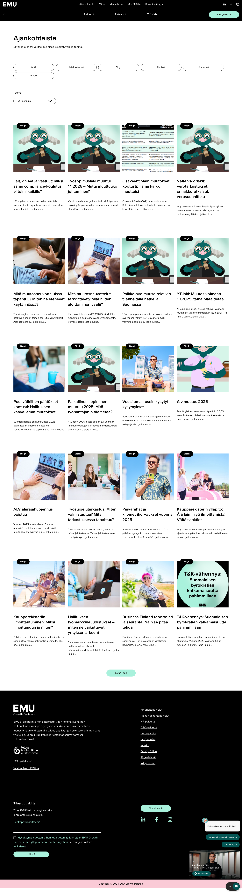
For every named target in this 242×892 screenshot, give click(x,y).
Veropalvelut (148, 733)
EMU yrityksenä (22, 761)
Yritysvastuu (148, 763)
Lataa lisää (121, 672)
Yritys (102, 4)
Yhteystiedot (116, 4)
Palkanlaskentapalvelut (155, 715)
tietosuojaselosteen (80, 842)
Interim (145, 745)
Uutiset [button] (161, 67)
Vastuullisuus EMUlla (26, 768)
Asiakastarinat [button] (76, 67)
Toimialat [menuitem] (152, 14)
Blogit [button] (119, 67)
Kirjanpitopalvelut (151, 709)
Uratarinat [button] (203, 67)
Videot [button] (33, 75)
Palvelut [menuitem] (89, 14)
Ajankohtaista (86, 4)
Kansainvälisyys (154, 4)
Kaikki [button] (34, 67)
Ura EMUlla (134, 4)
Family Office (149, 751)
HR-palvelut (148, 721)
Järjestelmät (148, 757)
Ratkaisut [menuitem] (120, 14)
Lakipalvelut (148, 739)
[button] (4, 14)
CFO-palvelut (149, 727)
